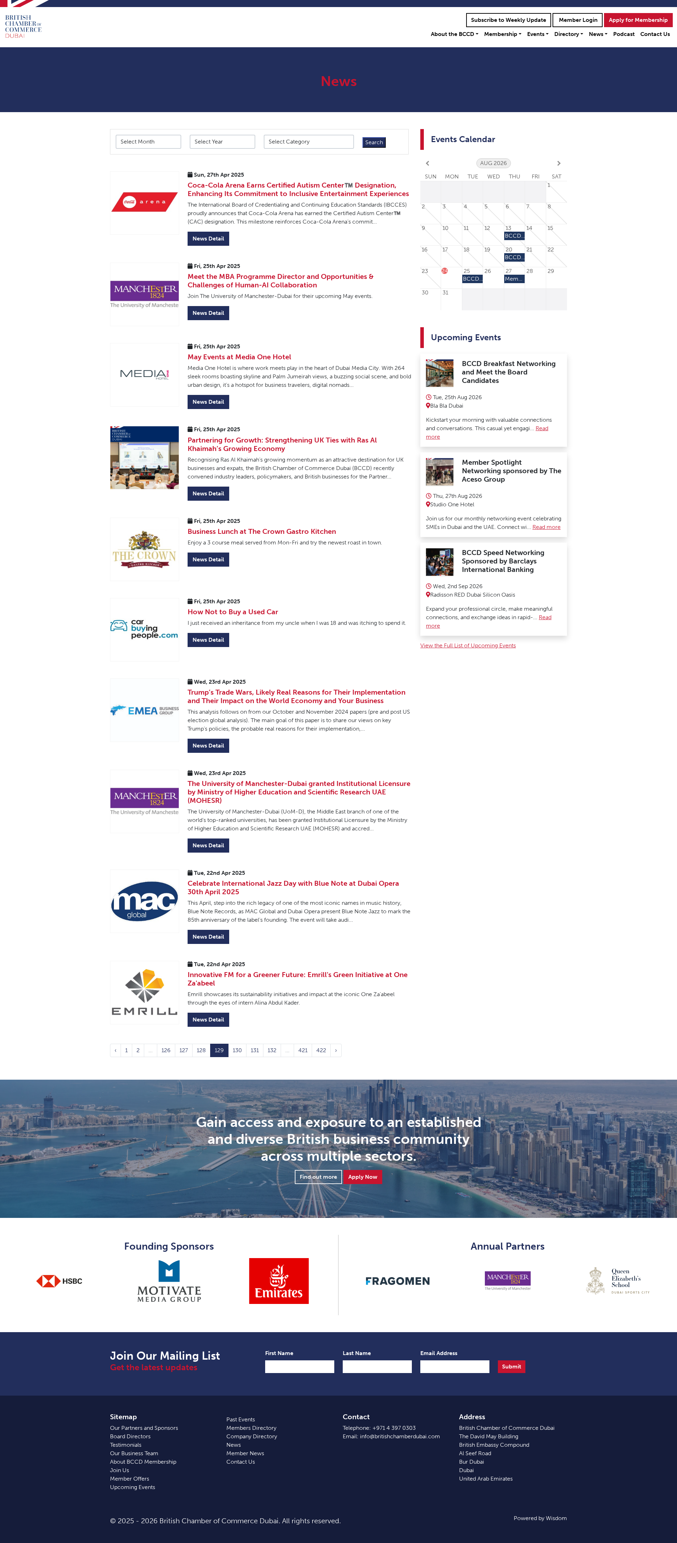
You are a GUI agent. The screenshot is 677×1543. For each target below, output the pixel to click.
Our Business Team (134, 1453)
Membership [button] (500, 34)
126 (166, 1050)
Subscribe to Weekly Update (508, 20)
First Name (279, 1353)
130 (237, 1050)
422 (321, 1050)
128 (201, 1050)
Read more (546, 527)
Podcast (624, 34)
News (233, 1444)
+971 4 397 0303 (394, 1428)
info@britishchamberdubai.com (400, 1436)
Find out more (318, 1176)
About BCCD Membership (143, 1461)
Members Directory (251, 1428)
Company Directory (251, 1436)
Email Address (438, 1353)
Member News (245, 1453)
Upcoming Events (132, 1487)
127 (183, 1050)
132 (272, 1050)
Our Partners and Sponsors (144, 1428)
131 (255, 1050)
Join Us (119, 1470)
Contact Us (655, 34)
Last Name (357, 1353)
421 (302, 1050)
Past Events (240, 1419)
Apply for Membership (638, 20)
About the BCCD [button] (452, 34)
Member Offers (129, 1478)
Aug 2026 (493, 163)
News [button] (596, 34)
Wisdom (556, 1518)
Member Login (577, 20)
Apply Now (362, 1176)
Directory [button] (566, 34)
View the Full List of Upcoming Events (468, 645)
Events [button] (535, 34)
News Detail (208, 238)
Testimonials (125, 1444)
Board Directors (130, 1436)
